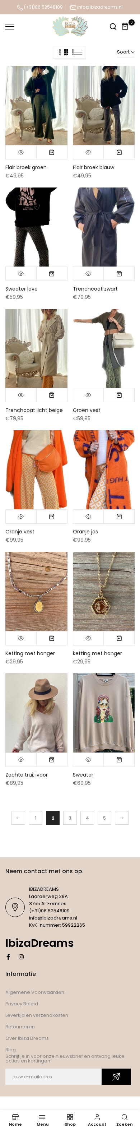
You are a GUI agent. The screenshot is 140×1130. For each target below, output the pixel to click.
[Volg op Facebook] (8, 957)
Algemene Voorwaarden (34, 992)
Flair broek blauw (93, 167)
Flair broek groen (26, 167)
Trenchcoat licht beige (34, 410)
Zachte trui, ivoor (26, 774)
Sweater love (21, 288)
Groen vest (87, 410)
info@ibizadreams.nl (100, 7)
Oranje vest (19, 531)
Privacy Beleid (21, 1003)
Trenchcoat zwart (95, 288)
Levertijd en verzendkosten (36, 1015)
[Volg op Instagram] (21, 957)
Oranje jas (85, 531)
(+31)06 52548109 (43, 7)
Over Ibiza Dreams (27, 1038)
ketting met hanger (97, 653)
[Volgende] (122, 818)
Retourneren (20, 1026)
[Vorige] (18, 818)
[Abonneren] (116, 1077)
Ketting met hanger (30, 653)
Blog (10, 1049)
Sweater (83, 774)
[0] (125, 27)
